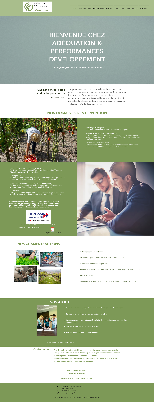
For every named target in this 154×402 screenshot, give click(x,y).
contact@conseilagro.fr (68, 393)
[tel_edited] (58, 391)
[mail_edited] (58, 393)
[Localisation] (58, 386)
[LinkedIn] (58, 388)
